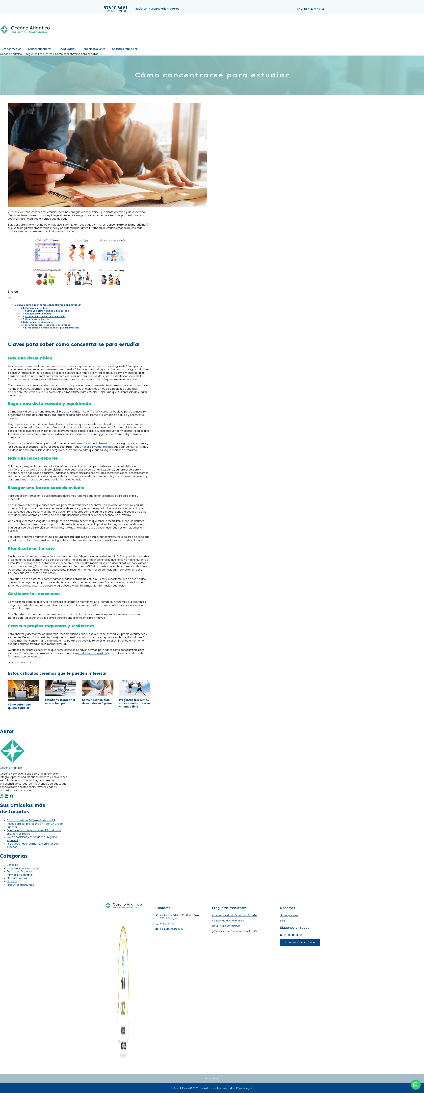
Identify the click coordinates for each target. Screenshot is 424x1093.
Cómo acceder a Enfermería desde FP (31, 820)
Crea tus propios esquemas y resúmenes (47, 325)
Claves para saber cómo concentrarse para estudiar (49, 304)
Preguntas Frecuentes (39, 54)
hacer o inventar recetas (97, 446)
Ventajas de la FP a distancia (228, 920)
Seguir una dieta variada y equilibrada (47, 310)
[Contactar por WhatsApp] (416, 1085)
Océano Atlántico (11, 54)
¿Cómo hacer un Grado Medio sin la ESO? (235, 931)
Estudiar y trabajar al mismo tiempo (60, 701)
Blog (282, 920)
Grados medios (11, 49)
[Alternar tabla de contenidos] (10, 299)
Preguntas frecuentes (20, 884)
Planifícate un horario (37, 319)
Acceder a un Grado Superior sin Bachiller (234, 915)
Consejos (12, 864)
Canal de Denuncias (212, 1078)
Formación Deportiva (20, 871)
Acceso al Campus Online (300, 942)
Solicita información (125, 49)
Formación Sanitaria (19, 874)
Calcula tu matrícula (310, 9)
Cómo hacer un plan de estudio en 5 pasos (97, 701)
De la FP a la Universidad (226, 925)
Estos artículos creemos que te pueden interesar (52, 327)
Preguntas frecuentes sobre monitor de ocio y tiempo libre (134, 703)
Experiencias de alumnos (22, 868)
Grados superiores (39, 49)
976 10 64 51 (116, 7)
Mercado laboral (17, 878)
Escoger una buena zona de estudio (45, 316)
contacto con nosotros (92, 653)
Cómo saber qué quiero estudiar (19, 706)
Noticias (12, 881)
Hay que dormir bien (36, 308)
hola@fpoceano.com (171, 928)
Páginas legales (245, 1088)
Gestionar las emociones (39, 322)
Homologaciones (289, 915)
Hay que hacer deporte (38, 313)
